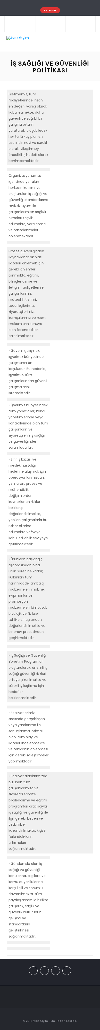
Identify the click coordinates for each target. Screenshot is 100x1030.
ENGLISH (50, 10)
